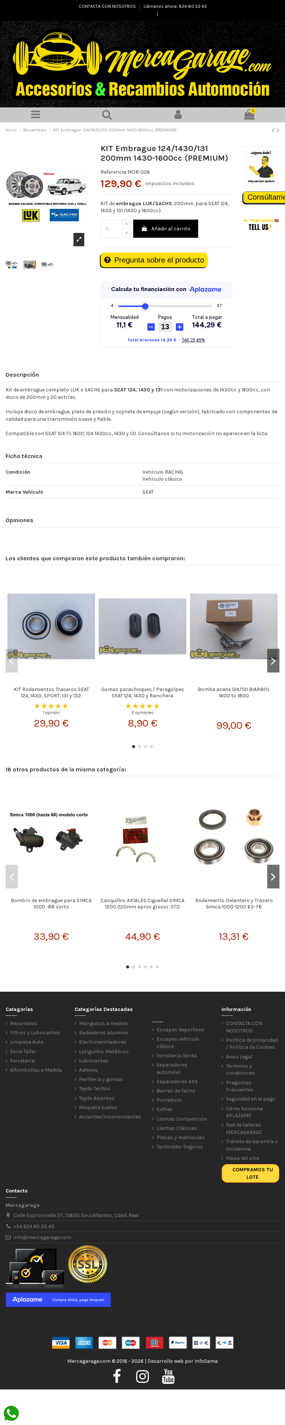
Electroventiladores (103, 1042)
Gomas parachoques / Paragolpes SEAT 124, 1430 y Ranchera (142, 692)
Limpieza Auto (26, 1042)
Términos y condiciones (240, 1070)
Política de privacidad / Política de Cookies (252, 1044)
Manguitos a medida (103, 1023)
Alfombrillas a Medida (36, 1070)
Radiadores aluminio (103, 1032)
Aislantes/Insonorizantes (110, 1117)
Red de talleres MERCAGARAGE (244, 1128)
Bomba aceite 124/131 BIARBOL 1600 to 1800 (234, 692)
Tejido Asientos (97, 1098)
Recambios (23, 1023)
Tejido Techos (95, 1088)
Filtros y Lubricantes (35, 1032)
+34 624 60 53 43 (34, 1226)
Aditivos (88, 1070)
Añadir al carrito (170, 229)
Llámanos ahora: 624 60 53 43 (175, 6)
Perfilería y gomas (101, 1079)
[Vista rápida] (51, 680)
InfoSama (206, 1361)
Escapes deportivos (180, 1030)
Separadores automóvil (172, 1068)
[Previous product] (274, 130)
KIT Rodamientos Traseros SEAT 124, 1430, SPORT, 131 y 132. (51, 692)
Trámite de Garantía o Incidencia (252, 1145)
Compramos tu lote (252, 1173)
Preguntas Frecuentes (239, 1086)
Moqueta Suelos (98, 1107)
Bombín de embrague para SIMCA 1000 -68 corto (51, 903)
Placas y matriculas (181, 1137)
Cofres (165, 1109)
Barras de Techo (176, 1091)
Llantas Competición (182, 1119)
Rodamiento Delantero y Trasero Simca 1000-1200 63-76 (234, 903)
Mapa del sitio (242, 1158)
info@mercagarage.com (42, 1237)
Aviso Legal (239, 1057)
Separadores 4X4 (177, 1081)
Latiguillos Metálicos (104, 1051)
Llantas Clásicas (177, 1128)
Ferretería (22, 1061)
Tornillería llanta (177, 1055)
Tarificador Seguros (180, 1147)
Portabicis (169, 1100)
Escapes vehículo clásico (178, 1042)
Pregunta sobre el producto (159, 260)
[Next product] (277, 130)
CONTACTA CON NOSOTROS (108, 6)
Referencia (113, 172)
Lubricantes (93, 1061)
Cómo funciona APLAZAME (244, 1112)
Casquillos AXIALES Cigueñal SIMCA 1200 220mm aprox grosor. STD (142, 903)
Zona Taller (23, 1051)
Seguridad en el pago (250, 1099)
